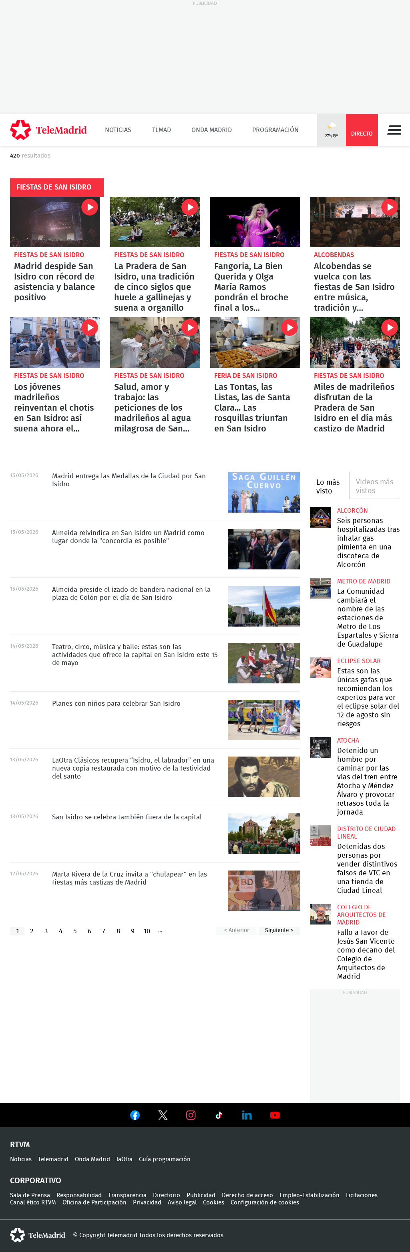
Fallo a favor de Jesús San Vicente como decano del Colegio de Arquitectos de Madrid (320, 914)
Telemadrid (53, 1159)
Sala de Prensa (30, 1195)
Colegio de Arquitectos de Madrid (361, 915)
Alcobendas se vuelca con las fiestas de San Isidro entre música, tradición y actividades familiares (355, 222)
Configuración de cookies (265, 1203)
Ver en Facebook (135, 1116)
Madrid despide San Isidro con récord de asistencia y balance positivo (55, 222)
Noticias (118, 130)
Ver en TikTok (219, 1116)
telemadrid (37, 1235)
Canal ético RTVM (33, 1203)
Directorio (166, 1195)
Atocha (348, 740)
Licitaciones (362, 1195)
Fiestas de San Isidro (49, 255)
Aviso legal (182, 1203)
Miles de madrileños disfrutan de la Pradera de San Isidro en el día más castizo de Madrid (355, 342)
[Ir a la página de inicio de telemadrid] (48, 130)
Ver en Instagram (191, 1115)
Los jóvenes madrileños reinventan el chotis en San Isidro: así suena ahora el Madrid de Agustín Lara (55, 342)
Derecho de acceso (247, 1195)
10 (147, 931)
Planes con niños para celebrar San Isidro (116, 703)
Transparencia (127, 1195)
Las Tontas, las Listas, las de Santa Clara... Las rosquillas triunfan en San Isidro (255, 342)
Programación (275, 130)
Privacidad (147, 1203)
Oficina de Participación (94, 1203)
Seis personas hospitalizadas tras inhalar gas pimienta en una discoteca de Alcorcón (320, 517)
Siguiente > (279, 930)
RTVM (20, 1145)
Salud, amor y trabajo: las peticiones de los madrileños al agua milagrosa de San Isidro (155, 342)
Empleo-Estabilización (309, 1195)
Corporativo (35, 1181)
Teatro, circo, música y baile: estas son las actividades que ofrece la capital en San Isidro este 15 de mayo (264, 663)
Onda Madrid (211, 130)
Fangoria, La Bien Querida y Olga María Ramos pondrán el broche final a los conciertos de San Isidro (255, 222)
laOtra (125, 1159)
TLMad (161, 130)
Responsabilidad (79, 1195)
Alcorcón (352, 510)
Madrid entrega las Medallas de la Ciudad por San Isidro (264, 492)
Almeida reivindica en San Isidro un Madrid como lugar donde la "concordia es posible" (264, 549)
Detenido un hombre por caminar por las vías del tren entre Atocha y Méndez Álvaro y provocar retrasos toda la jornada (320, 747)
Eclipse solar (359, 661)
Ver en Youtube (275, 1115)
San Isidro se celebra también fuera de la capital (264, 833)
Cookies (213, 1203)
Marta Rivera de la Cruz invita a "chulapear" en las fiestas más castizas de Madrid (264, 891)
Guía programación (165, 1159)
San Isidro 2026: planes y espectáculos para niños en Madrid (264, 720)
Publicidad (201, 1195)
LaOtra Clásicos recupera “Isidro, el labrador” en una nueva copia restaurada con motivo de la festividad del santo (264, 777)
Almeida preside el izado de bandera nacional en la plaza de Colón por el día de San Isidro (264, 606)
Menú (394, 130)
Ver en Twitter (163, 1116)
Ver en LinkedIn (247, 1115)
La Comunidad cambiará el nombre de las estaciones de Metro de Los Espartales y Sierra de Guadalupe (320, 588)
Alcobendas (334, 255)
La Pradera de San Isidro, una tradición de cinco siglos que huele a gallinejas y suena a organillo (155, 222)
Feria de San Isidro (245, 375)
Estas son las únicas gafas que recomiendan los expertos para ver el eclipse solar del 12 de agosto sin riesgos (320, 667)
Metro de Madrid (363, 581)
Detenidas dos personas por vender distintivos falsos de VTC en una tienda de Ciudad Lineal (320, 835)
